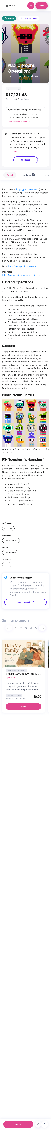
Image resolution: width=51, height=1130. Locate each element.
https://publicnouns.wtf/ (27, 189)
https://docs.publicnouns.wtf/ (22, 266)
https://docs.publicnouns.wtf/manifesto (21, 275)
